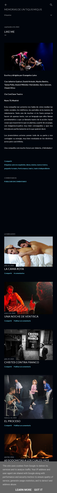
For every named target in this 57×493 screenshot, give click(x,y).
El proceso (12, 421)
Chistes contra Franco (21, 362)
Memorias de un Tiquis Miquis (23, 9)
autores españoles (19, 165)
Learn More (23, 489)
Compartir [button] (8, 161)
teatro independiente (42, 168)
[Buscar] (51, 4)
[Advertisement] (28, 207)
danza (28, 165)
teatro (30, 168)
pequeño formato (10, 168)
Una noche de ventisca (21, 316)
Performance (23, 168)
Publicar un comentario (15, 181)
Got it (38, 489)
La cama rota (14, 268)
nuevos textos (42, 165)
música (33, 165)
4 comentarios (19, 273)
